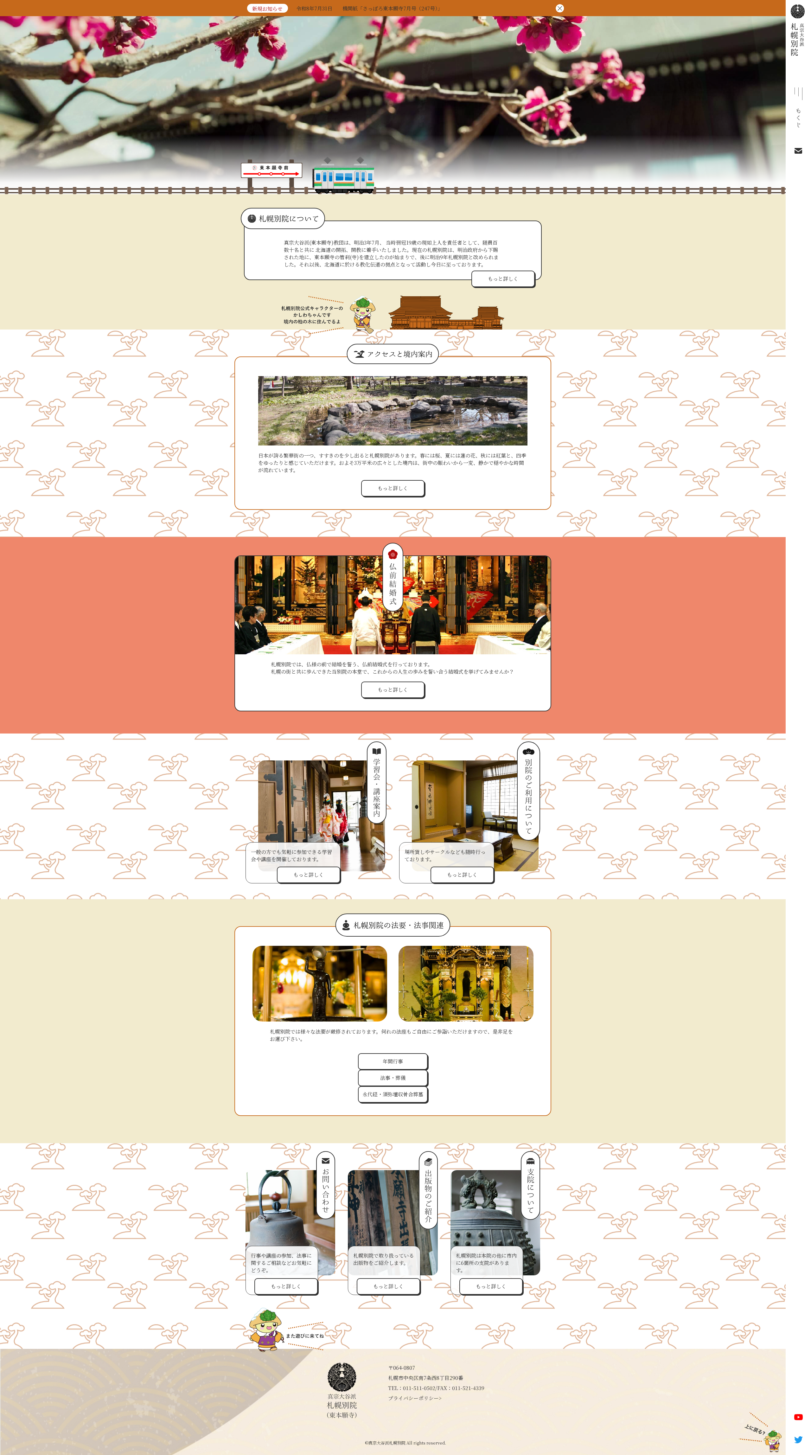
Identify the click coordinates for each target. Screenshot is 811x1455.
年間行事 (393, 1061)
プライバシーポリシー (413, 1398)
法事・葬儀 (393, 1077)
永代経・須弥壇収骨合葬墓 (392, 1094)
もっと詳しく (503, 278)
